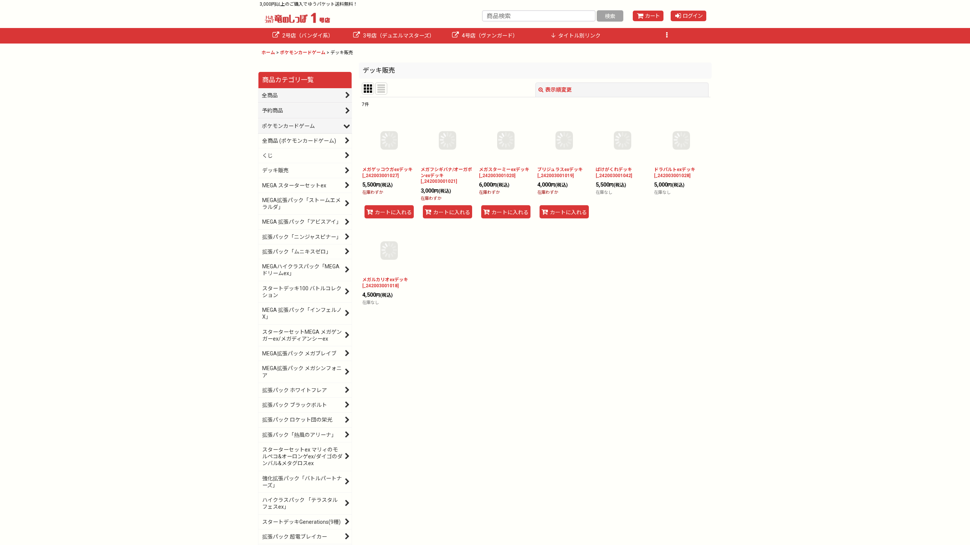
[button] (666, 36)
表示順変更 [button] (558, 90)
